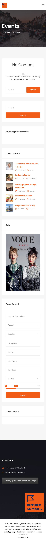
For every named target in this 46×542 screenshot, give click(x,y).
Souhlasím (23, 537)
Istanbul (32, 199)
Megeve (31, 209)
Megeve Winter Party (25, 205)
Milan (31, 170)
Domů (7, 32)
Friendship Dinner (23, 195)
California (32, 178)
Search (33, 90)
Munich (32, 191)
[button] (23, 325)
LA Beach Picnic (22, 175)
